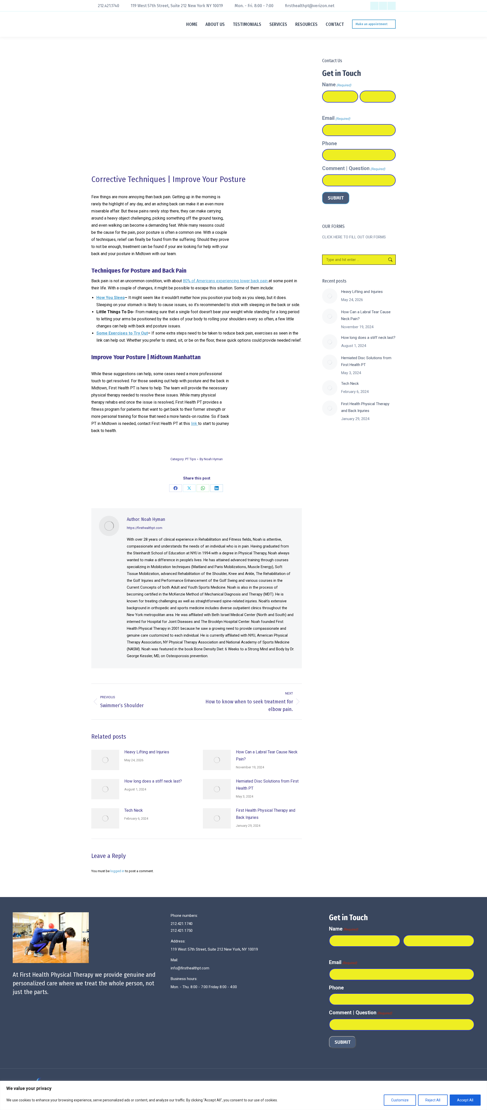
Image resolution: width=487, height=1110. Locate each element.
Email (336, 118)
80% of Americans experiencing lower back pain (226, 280)
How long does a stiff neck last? (153, 781)
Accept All (465, 1100)
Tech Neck (133, 810)
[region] (243, 1095)
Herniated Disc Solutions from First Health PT (267, 785)
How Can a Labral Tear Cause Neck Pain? (267, 755)
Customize (400, 1100)
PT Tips (190, 459)
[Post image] (105, 760)
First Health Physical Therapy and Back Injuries (265, 814)
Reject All (432, 1100)
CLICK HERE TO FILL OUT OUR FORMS (354, 237)
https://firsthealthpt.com (144, 528)
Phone (329, 143)
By (211, 459)
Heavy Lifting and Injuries (146, 752)
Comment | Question (353, 168)
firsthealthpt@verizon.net (309, 5)
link (194, 423)
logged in (117, 871)
